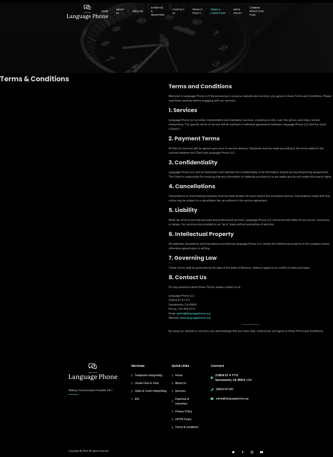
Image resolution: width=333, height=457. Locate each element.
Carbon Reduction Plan (257, 11)
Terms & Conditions (218, 11)
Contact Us (178, 11)
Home (105, 11)
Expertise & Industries (158, 11)
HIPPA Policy (237, 11)
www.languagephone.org (195, 317)
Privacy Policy (198, 11)
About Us (120, 11)
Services (137, 11)
